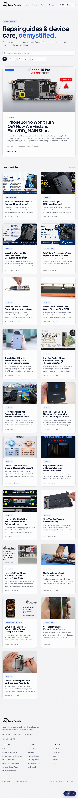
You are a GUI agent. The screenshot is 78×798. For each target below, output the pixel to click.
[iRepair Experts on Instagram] (7, 739)
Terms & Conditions (21, 781)
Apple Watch (32, 767)
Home (27, 5)
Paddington (6, 734)
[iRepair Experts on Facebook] (3, 739)
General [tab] (12, 59)
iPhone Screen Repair (9, 752)
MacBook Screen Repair (10, 763)
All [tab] (5, 59)
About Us (56, 749)
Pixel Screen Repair (9, 771)
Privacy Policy (6, 781)
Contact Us (56, 752)
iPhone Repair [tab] (23, 59)
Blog (54, 756)
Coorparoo (17, 734)
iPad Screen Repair (8, 760)
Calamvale (28, 734)
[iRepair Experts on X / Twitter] (14, 739)
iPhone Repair (32, 749)
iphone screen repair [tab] (38, 59)
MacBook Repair (33, 756)
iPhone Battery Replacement (12, 756)
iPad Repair (31, 752)
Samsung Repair (33, 760)
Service (35, 5)
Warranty (56, 760)
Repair (43, 5)
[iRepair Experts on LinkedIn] (11, 739)
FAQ (54, 763)
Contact (51, 5)
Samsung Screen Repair (10, 767)
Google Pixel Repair (34, 763)
